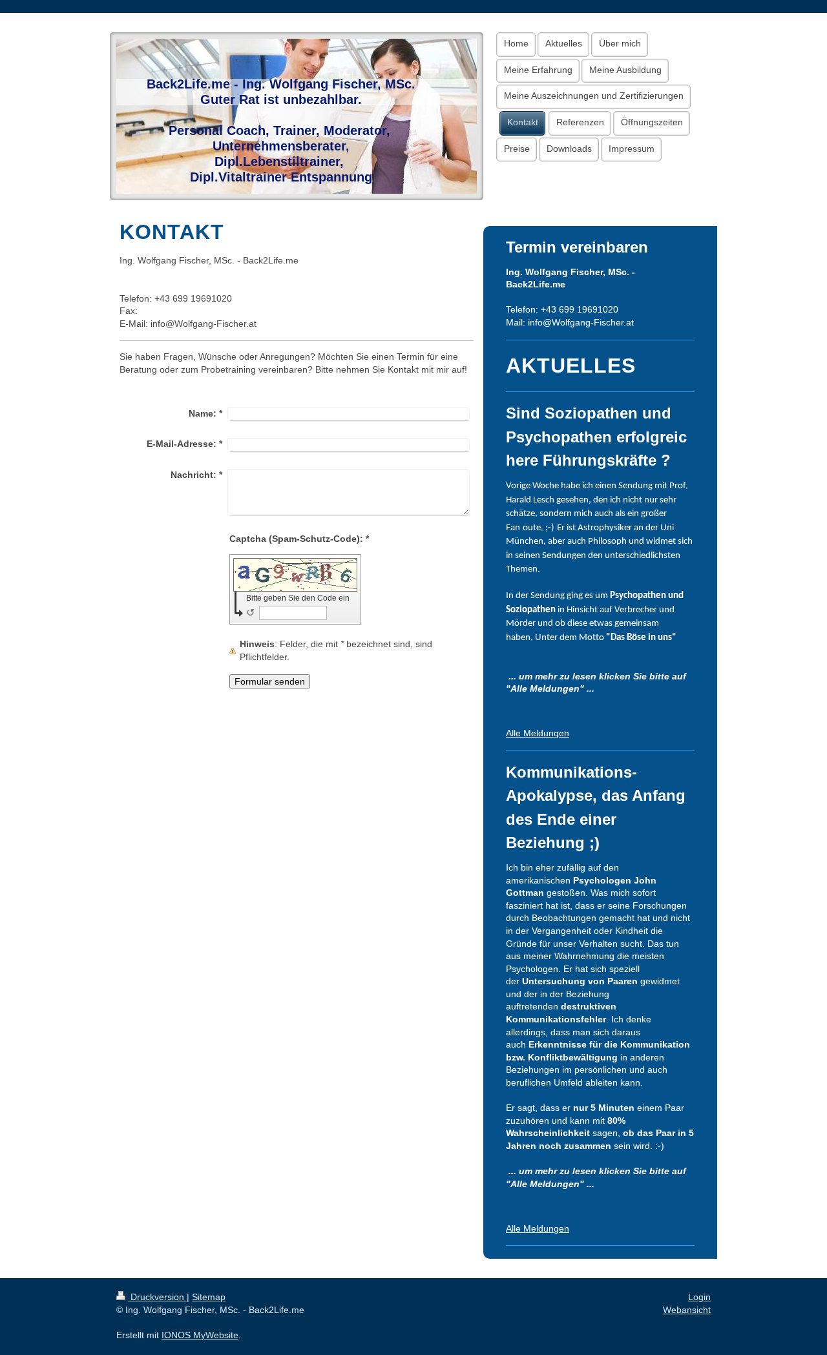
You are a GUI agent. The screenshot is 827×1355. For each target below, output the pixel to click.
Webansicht (687, 1310)
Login (699, 1297)
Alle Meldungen (537, 733)
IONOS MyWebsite (200, 1335)
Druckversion (157, 1297)
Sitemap (208, 1297)
